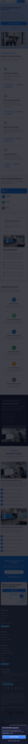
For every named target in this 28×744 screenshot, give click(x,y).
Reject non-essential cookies (14, 740)
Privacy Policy (5, 733)
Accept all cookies (14, 736)
